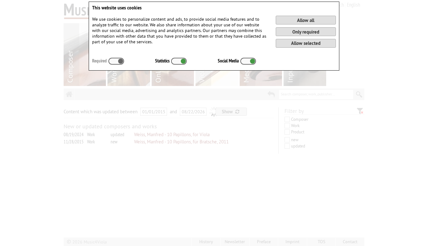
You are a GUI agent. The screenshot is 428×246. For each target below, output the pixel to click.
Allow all (305, 20)
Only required (305, 32)
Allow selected (306, 43)
